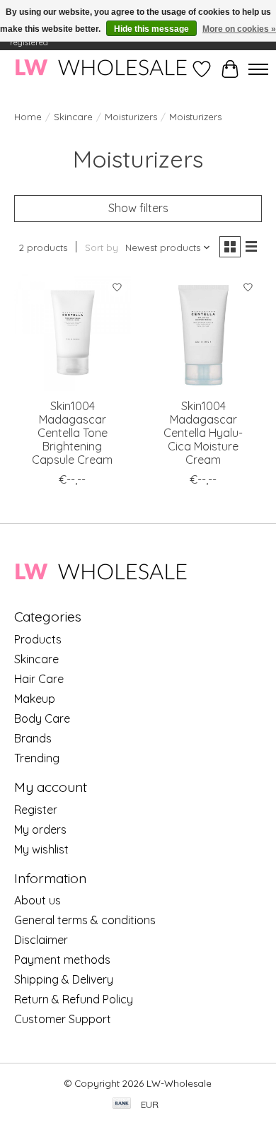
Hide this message (151, 29)
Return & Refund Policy (73, 999)
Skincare (73, 116)
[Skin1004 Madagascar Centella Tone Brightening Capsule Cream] (72, 332)
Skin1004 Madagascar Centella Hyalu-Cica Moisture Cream (203, 433)
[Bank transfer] (122, 1104)
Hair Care (39, 679)
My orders (40, 829)
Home (28, 116)
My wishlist (41, 849)
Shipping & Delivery (63, 979)
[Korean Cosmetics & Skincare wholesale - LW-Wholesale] (101, 68)
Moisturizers (131, 116)
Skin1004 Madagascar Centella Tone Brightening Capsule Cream (72, 433)
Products (38, 639)
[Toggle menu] (258, 69)
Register (35, 810)
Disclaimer (41, 940)
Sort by (101, 247)
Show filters (138, 208)
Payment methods (62, 959)
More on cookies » (239, 29)
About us (37, 900)
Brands (33, 738)
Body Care (42, 718)
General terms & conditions (85, 920)
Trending (36, 758)
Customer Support (62, 1019)
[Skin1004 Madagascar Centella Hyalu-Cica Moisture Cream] (203, 332)
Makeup (34, 699)
